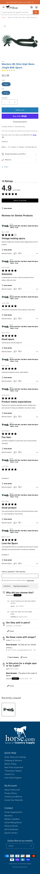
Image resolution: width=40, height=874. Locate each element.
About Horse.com (12, 789)
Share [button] (6, 167)
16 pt (6, 93)
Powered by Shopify (25, 863)
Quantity (4, 98)
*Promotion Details (13, 770)
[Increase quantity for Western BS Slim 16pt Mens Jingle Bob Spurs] (14, 102)
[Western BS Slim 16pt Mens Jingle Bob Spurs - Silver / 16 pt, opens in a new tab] (5, 225)
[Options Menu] (37, 253)
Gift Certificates (11, 829)
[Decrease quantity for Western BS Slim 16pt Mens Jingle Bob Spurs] (4, 102)
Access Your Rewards (13, 800)
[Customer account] (31, 7)
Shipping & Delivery (13, 760)
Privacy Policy (10, 793)
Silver (6, 84)
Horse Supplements (13, 812)
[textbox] (20, 576)
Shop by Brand (11, 826)
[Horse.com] (12, 7)
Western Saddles (11, 819)
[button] (20, 154)
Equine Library (10, 832)
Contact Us (9, 774)
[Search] (36, 12)
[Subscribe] (31, 845)
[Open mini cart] (36, 7)
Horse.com (16, 863)
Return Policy (10, 764)
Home (3, 17)
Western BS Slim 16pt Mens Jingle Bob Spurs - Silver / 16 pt (24, 226)
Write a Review (20, 200)
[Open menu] (3, 7)
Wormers (8, 815)
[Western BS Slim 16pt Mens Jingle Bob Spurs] (8, 709)
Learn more (30, 580)
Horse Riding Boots (13, 822)
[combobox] (20, 12)
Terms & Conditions (13, 796)
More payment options (20, 121)
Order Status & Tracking (15, 757)
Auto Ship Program (12, 777)
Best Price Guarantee (13, 767)
